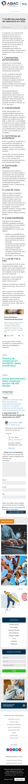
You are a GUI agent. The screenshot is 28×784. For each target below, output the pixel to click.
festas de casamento (9, 402)
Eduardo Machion (13, 422)
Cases (14, 638)
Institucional (14, 644)
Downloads (14, 641)
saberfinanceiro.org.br (14, 763)
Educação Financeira (14, 630)
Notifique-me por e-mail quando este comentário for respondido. (13, 508)
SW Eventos (17, 65)
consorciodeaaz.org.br (14, 760)
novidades (15, 406)
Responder (8, 433)
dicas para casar (17, 400)
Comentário (6, 460)
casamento (6, 400)
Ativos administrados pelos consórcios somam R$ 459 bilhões (13, 382)
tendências (6, 408)
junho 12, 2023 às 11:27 (15, 439)
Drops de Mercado (14, 632)
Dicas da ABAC (7, 394)
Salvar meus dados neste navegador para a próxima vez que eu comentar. (13, 504)
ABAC (13, 437)
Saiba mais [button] (20, 775)
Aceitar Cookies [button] (20, 779)
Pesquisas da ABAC (14, 635)
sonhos (4, 104)
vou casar (21, 410)
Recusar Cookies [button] (8, 779)
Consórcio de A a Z (14, 624)
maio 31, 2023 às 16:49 (12, 425)
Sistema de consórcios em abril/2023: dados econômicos (11, 362)
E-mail (4, 487)
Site (3, 494)
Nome (4, 480)
